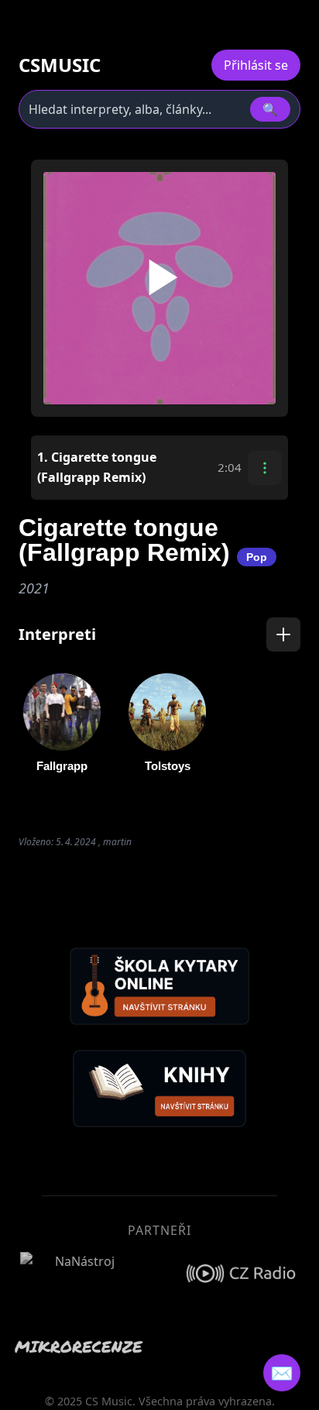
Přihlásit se (256, 65)
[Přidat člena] (283, 634)
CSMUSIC (60, 65)
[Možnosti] (265, 468)
